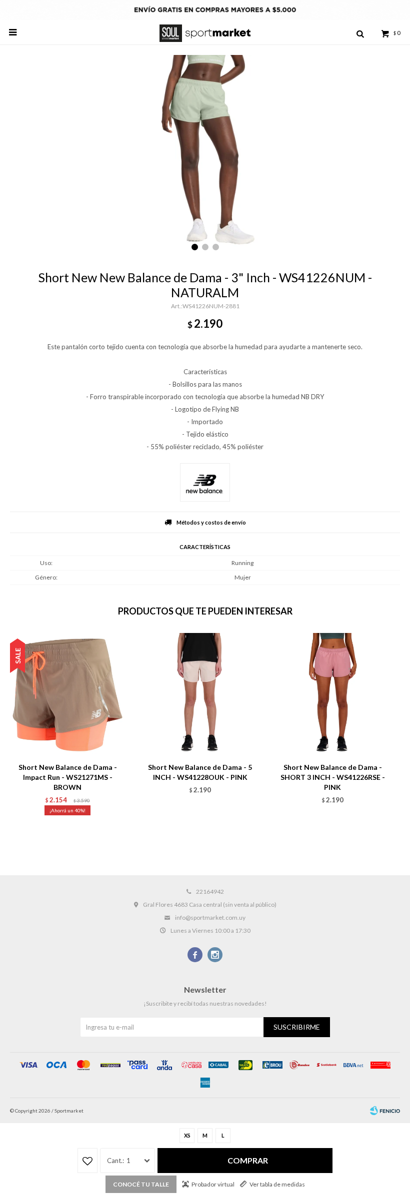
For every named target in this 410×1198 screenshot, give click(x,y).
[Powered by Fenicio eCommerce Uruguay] (385, 1110)
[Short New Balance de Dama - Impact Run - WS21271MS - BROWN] (67, 694)
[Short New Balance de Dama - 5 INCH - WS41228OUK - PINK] (200, 694)
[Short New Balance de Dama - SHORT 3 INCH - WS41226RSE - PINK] (332, 694)
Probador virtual (213, 1184)
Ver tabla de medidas (277, 1184)
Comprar (248, 1160)
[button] (360, 32)
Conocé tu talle (141, 1184)
